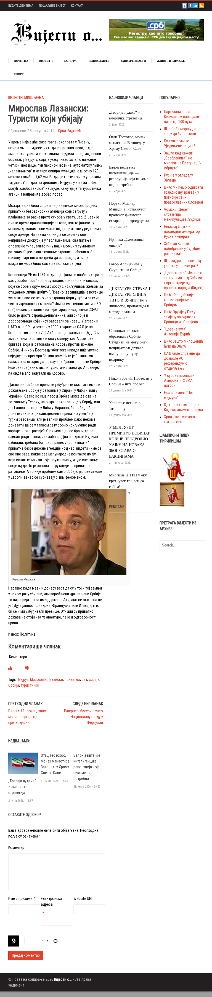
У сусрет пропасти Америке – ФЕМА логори (179, 380)
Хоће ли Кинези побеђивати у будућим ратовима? (182, 248)
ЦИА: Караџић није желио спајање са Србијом (179, 300)
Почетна (21, 61)
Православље (99, 61)
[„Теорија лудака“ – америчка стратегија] (23, 763)
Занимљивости (133, 61)
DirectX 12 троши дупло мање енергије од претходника (27, 717)
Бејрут (23, 679)
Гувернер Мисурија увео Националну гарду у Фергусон (83, 717)
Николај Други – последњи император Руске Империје (182, 231)
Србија (13, 685)
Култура (70, 61)
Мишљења (34, 97)
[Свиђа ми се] (10, 668)
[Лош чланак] (27, 668)
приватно (72, 679)
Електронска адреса (51, 901)
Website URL (83, 898)
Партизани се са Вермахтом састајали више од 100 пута (181, 117)
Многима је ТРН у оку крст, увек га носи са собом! (128, 480)
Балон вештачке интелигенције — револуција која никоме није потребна (86, 767)
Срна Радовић (69, 131)
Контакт (77, 5)
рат (84, 679)
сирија (94, 679)
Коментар (16, 847)
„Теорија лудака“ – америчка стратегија (22, 787)
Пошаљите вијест (52, 5)
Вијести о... (63, 979)
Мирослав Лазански (46, 679)
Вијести (46, 61)
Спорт (19, 74)
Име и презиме (20, 898)
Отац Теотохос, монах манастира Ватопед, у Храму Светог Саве (127, 142)
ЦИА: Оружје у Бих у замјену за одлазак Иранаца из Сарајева (181, 317)
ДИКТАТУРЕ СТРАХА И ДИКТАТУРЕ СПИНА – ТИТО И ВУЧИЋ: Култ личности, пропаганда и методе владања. (130, 300)
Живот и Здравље (171, 61)
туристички (30, 685)
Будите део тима (20, 5)
